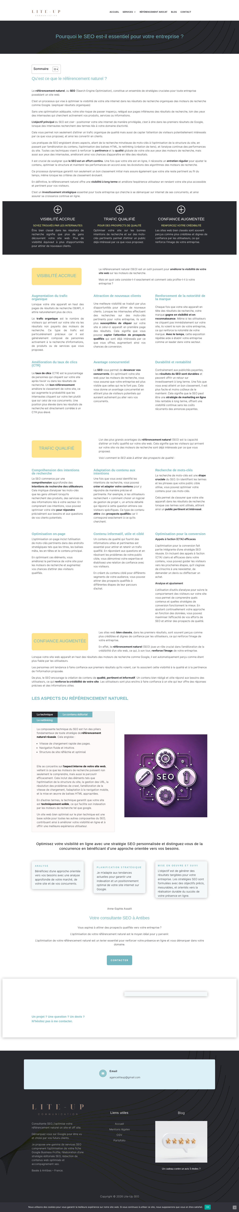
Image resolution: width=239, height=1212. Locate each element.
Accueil (114, 12)
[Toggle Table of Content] (53, 69)
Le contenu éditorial (75, 714)
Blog (174, 12)
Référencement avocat (153, 12)
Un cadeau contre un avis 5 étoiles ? (181, 1168)
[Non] (235, 1207)
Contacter (119, 960)
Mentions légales (119, 1129)
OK (207, 1207)
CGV (119, 1134)
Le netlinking (45, 720)
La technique (45, 714)
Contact (185, 12)
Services (128, 12)
